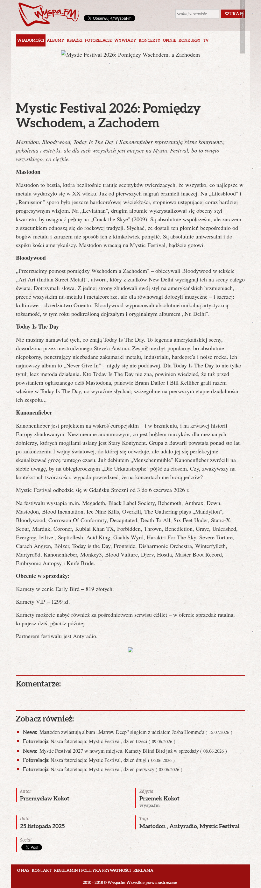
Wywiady (125, 40)
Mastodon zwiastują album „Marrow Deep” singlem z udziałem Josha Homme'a (127, 731)
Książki (74, 40)
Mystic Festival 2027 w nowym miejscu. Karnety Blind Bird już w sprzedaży (125, 750)
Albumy (55, 40)
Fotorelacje (98, 40)
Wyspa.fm (48, 14)
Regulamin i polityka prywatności (92, 870)
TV (206, 40)
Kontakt (42, 870)
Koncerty (149, 40)
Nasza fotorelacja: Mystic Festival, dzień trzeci (99, 741)
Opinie (169, 40)
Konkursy (190, 40)
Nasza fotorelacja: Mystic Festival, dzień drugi (99, 760)
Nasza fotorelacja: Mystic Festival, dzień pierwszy (102, 769)
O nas (23, 870)
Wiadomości (30, 40)
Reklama (143, 870)
